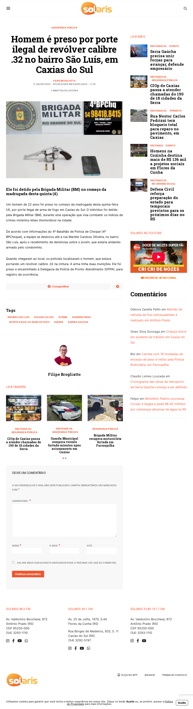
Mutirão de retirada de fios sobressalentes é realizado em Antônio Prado (156, 314)
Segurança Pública (64, 27)
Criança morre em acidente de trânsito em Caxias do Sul (158, 337)
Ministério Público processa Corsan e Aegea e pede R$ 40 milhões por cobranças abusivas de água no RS (158, 404)
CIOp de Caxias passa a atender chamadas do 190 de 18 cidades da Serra (23, 444)
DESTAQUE (156, 145)
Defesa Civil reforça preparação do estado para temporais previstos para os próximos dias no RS (167, 204)
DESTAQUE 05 (158, 110)
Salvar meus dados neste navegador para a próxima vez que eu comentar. (67, 562)
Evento (174, 46)
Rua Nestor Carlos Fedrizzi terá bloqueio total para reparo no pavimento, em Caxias (167, 127)
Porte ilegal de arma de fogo (30, 322)
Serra (59, 322)
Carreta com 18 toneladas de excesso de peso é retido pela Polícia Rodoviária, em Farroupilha (157, 359)
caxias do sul (44, 317)
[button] (63, 458)
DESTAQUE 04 (64, 428)
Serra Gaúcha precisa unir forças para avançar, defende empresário (167, 60)
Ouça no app (129, 674)
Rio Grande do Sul (163, 183)
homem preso (82, 317)
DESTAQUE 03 (158, 46)
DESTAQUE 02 (23, 428)
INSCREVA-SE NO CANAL (160, 277)
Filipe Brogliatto (64, 80)
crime (63, 317)
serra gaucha (79, 322)
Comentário (20, 501)
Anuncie (150, 674)
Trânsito (175, 110)
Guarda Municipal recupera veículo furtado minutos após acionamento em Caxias (64, 445)
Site (89, 545)
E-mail (55, 545)
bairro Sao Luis (19, 317)
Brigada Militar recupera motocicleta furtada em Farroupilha (105, 440)
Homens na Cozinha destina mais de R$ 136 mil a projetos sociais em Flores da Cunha (168, 161)
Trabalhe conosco (174, 674)
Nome (16, 545)
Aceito (182, 702)
